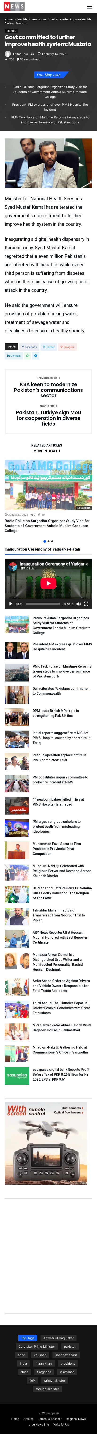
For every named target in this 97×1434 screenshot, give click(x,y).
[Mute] (78, 604)
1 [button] (44, 541)
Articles (28, 1419)
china (24, 1372)
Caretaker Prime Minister (37, 1346)
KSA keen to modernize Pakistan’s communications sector (48, 387)
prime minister (54, 1380)
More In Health (46, 451)
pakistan (70, 1346)
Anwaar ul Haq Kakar (58, 1338)
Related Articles (46, 445)
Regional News (76, 1419)
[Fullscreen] (86, 604)
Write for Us (61, 1424)
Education (84, 508)
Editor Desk (20, 54)
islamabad (67, 1372)
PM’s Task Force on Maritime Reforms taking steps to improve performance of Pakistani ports (50, 119)
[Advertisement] (48, 1251)
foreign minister (47, 1389)
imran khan (44, 1363)
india (23, 1363)
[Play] (10, 604)
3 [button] (52, 541)
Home (9, 19)
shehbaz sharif (66, 1355)
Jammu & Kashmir (49, 1419)
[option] (48, 496)
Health (22, 19)
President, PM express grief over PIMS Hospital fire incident (50, 107)
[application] (48, 584)
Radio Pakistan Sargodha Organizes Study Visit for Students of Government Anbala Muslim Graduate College (50, 92)
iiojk (32, 1380)
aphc (21, 1355)
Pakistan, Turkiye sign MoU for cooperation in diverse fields (48, 415)
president (68, 1363)
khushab (40, 1355)
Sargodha (44, 1372)
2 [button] (48, 541)
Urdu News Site (38, 1424)
